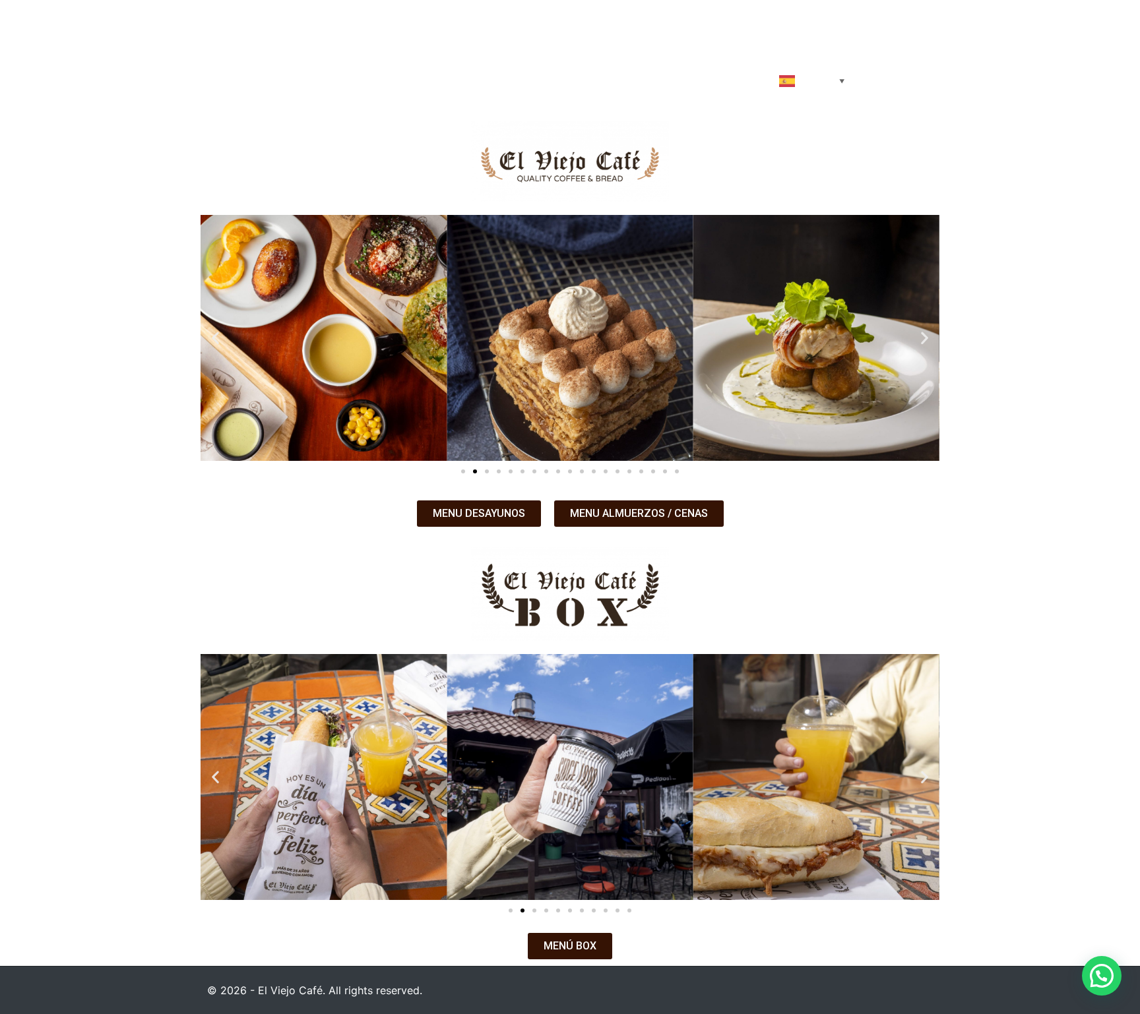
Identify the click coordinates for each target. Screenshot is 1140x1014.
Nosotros (385, 80)
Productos (463, 80)
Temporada (596, 80)
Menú (530, 80)
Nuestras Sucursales (701, 80)
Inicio (319, 80)
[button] (215, 338)
